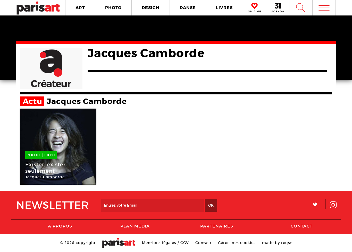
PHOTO (113, 7)
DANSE (188, 7)
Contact (301, 226)
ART (80, 7)
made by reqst (277, 242)
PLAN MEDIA (135, 226)
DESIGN (151, 7)
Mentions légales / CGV (165, 242)
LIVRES (224, 7)
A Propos (60, 226)
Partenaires (216, 226)
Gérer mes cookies (237, 242)
